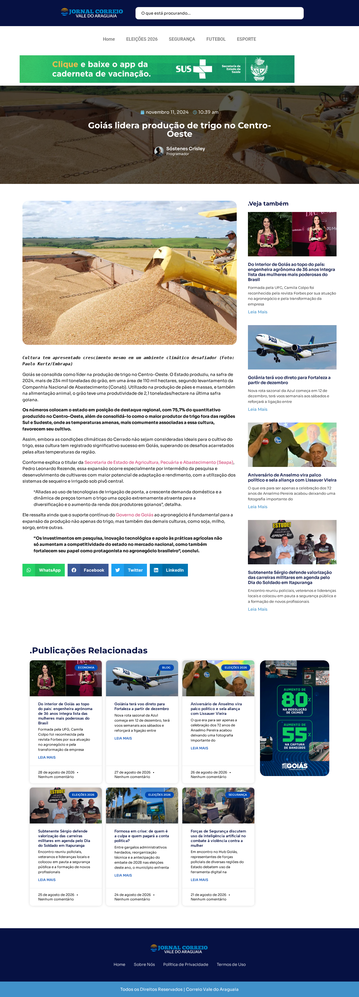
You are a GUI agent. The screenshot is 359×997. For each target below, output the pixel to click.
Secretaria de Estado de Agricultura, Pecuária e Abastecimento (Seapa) (158, 462)
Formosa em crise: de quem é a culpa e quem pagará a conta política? (141, 836)
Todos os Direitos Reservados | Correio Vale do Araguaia (179, 989)
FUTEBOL (216, 39)
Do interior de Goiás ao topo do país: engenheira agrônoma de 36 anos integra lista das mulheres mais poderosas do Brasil (291, 272)
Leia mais (47, 757)
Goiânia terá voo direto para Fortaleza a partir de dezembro (289, 380)
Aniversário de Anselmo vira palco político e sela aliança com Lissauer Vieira (292, 477)
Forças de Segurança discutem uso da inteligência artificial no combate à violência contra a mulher (218, 838)
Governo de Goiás (134, 514)
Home (109, 39)
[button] (43, 570)
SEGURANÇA (182, 39)
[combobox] (219, 13)
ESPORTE (246, 39)
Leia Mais (258, 311)
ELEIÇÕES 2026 (142, 39)
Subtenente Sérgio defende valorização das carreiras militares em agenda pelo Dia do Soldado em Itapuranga (290, 577)
